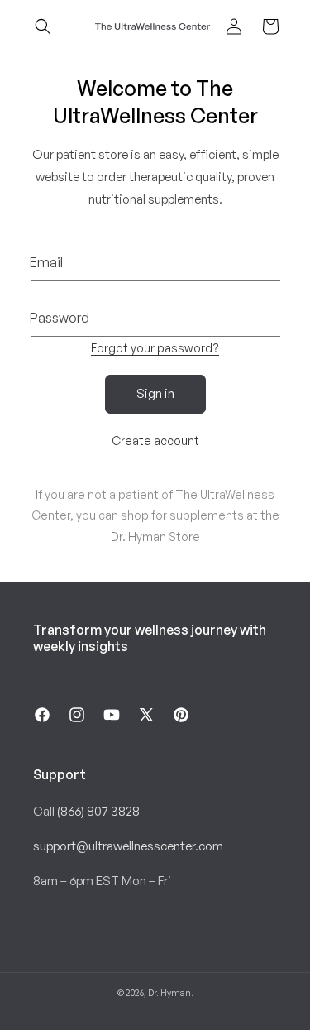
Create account (155, 441)
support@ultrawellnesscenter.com (128, 846)
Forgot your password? (155, 348)
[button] (43, 26)
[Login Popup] (234, 26)
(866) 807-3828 (98, 811)
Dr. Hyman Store (155, 536)
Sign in (155, 393)
